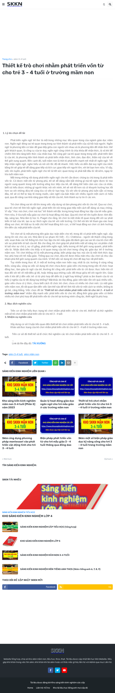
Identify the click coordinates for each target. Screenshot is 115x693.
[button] (3, 4)
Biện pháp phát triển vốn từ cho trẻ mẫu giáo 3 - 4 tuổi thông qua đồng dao (55, 441)
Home (30, 688)
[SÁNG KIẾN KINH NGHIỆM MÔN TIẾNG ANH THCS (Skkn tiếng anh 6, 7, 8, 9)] (10, 569)
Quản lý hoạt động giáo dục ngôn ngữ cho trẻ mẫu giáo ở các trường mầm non (57, 404)
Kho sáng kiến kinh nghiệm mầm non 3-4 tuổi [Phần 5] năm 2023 (19, 404)
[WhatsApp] (55, 363)
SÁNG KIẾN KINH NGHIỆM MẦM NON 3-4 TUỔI (44, 555)
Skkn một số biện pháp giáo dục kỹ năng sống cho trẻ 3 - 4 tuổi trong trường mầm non (95, 443)
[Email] (68, 363)
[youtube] (64, 670)
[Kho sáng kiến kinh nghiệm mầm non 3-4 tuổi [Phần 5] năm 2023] (19, 386)
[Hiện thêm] (75, 363)
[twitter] (57, 670)
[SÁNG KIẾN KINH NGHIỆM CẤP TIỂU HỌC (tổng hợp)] (10, 527)
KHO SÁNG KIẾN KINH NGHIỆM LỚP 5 (40, 541)
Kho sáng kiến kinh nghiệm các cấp (68, 682)
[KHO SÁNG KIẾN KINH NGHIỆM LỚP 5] (10, 541)
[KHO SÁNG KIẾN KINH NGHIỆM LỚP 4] (57, 496)
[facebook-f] (50, 670)
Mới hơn (8, 459)
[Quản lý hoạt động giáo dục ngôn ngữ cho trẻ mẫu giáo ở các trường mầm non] (57, 386)
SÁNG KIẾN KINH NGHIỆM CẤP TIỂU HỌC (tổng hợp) (48, 527)
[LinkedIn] (62, 363)
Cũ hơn (107, 459)
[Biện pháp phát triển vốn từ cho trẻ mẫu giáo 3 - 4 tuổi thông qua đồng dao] (57, 424)
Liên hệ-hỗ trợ (43, 688)
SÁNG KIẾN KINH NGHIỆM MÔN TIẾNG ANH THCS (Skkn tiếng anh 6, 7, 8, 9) (60, 569)
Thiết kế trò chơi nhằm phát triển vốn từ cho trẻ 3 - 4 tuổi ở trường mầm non (95, 404)
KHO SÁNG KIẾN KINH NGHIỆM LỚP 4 (27, 516)
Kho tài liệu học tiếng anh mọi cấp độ (70, 688)
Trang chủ (7, 59)
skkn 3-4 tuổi (20, 59)
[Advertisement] (57, 33)
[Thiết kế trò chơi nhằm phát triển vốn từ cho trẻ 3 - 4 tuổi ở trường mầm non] (95, 386)
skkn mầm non (31, 354)
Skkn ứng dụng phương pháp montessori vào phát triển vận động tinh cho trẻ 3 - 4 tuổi (19, 443)
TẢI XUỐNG (39, 343)
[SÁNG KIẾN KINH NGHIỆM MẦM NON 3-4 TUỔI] (10, 555)
